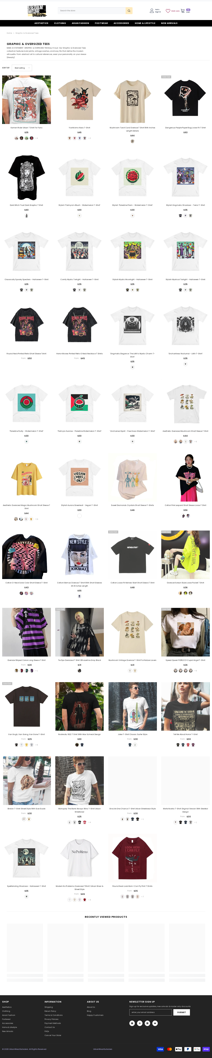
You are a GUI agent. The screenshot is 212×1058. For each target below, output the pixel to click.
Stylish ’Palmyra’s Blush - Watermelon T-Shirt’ (79, 205)
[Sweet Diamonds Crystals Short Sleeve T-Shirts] (132, 477)
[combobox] (92, 10)
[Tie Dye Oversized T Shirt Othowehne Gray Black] (79, 632)
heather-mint (26, 138)
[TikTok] (147, 1023)
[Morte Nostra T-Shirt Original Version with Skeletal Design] (185, 780)
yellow (16, 670)
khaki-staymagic (16, 519)
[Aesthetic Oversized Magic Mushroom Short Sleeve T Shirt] (26, 477)
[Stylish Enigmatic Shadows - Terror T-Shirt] (185, 177)
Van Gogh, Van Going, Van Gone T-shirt (26, 734)
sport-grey (74, 822)
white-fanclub (26, 519)
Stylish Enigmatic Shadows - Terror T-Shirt (185, 205)
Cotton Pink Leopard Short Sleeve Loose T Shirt (185, 505)
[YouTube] (155, 1023)
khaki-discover (175, 441)
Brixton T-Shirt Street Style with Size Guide (26, 808)
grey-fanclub (190, 441)
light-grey (31, 745)
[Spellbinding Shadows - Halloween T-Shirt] (26, 858)
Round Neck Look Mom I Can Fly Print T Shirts (132, 886)
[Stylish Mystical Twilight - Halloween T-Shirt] (185, 251)
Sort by (6, 68)
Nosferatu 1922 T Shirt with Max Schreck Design (79, 734)
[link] (25, 975)
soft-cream (29, 819)
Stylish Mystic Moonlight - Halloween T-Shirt (132, 279)
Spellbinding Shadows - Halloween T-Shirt (26, 886)
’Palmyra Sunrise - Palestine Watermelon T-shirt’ (79, 431)
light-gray (127, 896)
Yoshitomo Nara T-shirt (79, 127)
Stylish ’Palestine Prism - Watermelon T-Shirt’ (132, 205)
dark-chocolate (16, 745)
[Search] (95, 10)
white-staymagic (21, 519)
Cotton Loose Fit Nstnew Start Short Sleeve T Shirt (132, 582)
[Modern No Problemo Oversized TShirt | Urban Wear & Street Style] (79, 858)
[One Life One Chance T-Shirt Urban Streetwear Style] (132, 780)
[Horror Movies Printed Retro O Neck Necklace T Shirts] (79, 325)
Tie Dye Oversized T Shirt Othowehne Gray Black (79, 660)
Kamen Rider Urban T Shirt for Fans (26, 127)
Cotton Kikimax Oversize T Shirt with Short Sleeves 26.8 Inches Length (79, 584)
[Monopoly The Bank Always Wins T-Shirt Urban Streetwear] (79, 780)
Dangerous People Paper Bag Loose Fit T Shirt (185, 127)
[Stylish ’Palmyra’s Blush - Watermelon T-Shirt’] (79, 177)
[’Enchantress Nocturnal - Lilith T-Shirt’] (185, 325)
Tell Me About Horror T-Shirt (185, 734)
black (21, 138)
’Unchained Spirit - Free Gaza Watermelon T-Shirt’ (132, 431)
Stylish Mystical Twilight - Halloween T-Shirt (185, 279)
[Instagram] (132, 1023)
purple (31, 670)
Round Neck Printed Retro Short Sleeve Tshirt (26, 353)
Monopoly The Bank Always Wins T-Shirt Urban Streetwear (79, 810)
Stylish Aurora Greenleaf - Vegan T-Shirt (79, 505)
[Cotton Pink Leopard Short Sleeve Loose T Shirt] (185, 477)
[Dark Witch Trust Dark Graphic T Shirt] (26, 177)
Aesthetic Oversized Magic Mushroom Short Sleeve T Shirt (26, 507)
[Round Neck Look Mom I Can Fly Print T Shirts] (132, 858)
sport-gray (127, 819)
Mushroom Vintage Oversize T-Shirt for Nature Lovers (132, 660)
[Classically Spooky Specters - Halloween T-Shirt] (26, 251)
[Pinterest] (139, 1023)
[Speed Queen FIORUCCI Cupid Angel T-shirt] (185, 632)
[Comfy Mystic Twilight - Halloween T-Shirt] (79, 251)
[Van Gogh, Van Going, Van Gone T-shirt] (26, 706)
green (185, 593)
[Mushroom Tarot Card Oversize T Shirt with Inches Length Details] (132, 99)
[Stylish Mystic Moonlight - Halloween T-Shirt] (132, 251)
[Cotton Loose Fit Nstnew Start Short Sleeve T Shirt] (132, 555)
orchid (79, 900)
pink (74, 138)
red (31, 138)
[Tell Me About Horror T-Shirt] (185, 706)
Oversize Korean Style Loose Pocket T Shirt (185, 582)
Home (9, 33)
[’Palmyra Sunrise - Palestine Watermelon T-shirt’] (79, 403)
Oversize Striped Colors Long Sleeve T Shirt (26, 660)
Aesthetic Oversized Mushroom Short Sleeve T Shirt (185, 431)
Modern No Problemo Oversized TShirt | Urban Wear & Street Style (79, 888)
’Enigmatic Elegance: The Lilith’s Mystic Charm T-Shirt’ (132, 355)
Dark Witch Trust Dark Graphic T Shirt (26, 205)
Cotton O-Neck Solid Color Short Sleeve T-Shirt (26, 582)
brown (185, 670)
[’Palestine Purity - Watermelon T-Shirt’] (26, 403)
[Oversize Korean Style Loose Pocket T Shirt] (185, 555)
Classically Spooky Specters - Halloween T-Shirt (26, 279)
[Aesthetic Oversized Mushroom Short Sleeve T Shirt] (185, 403)
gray (84, 138)
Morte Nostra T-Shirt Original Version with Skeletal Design (185, 810)
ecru (74, 900)
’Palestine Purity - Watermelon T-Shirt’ (27, 431)
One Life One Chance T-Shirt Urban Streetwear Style (132, 808)
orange (190, 670)
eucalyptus (190, 215)
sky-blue (79, 138)
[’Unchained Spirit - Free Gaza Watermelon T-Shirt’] (132, 403)
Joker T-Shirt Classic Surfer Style (132, 734)
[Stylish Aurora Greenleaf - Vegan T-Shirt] (79, 477)
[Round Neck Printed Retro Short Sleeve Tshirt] (26, 325)
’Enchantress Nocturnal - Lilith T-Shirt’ (185, 353)
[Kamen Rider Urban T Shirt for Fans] (26, 99)
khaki (69, 138)
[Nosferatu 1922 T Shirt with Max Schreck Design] (79, 706)
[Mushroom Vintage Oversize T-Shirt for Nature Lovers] (132, 632)
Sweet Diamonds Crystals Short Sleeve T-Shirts (132, 505)
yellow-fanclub (31, 519)
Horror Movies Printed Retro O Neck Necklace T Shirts (79, 353)
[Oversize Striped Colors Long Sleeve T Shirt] (26, 632)
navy (82, 745)
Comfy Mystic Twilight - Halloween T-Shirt (79, 279)
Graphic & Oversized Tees (27, 33)
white (16, 138)
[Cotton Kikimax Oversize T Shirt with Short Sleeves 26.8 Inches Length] (79, 555)
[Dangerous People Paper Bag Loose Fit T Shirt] (185, 99)
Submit (181, 1012)
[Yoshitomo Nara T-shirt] (79, 99)
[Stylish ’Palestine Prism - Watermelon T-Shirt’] (132, 177)
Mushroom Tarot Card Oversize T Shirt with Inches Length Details (132, 129)
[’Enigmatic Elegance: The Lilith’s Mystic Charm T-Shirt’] (132, 325)
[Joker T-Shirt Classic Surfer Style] (132, 706)
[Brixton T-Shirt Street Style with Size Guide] (26, 780)
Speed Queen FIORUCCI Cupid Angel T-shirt (185, 660)
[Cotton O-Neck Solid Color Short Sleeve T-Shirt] (26, 555)
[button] (22, 68)
